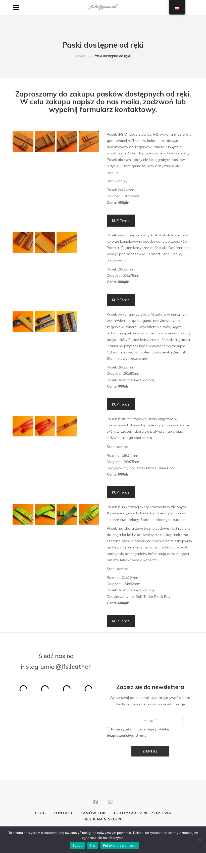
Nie (92, 845)
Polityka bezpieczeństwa (142, 813)
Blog (40, 813)
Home (81, 56)
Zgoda (77, 845)
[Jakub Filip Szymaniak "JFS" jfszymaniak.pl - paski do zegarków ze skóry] (103, 7)
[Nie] (199, 839)
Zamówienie (93, 813)
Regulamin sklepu (103, 819)
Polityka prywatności (119, 845)
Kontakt (63, 813)
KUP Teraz (120, 220)
